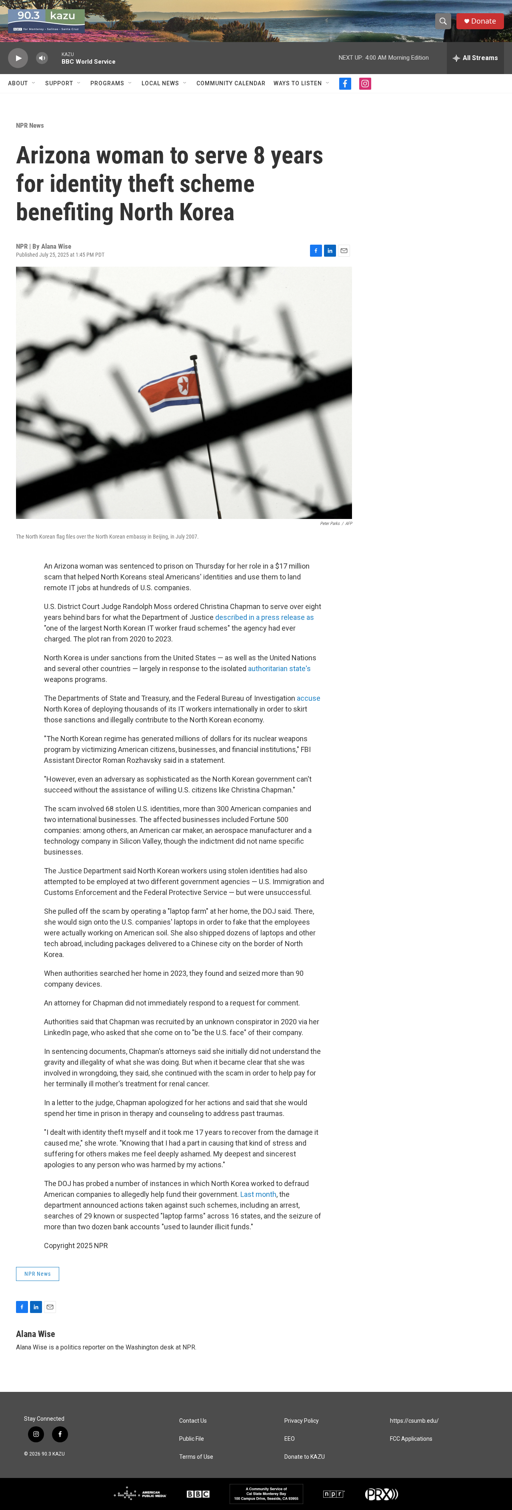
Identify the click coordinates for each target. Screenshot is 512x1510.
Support (59, 83)
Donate (483, 21)
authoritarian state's (279, 668)
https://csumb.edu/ (414, 1421)
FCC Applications (411, 1439)
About (18, 83)
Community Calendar (231, 83)
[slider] (55, 58)
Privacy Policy (301, 1421)
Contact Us (193, 1421)
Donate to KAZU (304, 1457)
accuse (308, 698)
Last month (258, 1194)
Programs (107, 83)
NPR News (30, 125)
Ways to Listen (298, 83)
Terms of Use (196, 1457)
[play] (18, 58)
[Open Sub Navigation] (34, 83)
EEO (289, 1439)
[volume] (42, 58)
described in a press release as (264, 617)
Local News (160, 83)
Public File (191, 1439)
